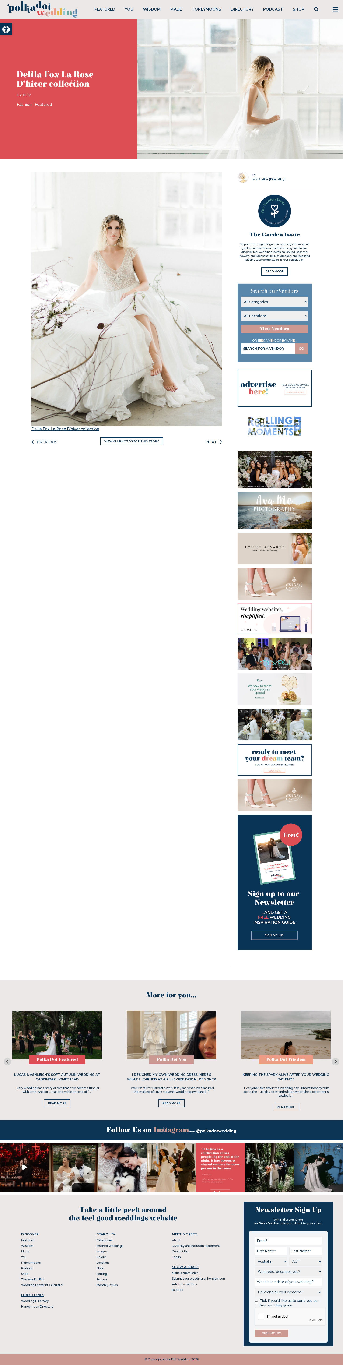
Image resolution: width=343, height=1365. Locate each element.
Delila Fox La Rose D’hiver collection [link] (65, 429)
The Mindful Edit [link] (33, 1279)
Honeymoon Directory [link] (37, 1306)
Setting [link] (102, 1274)
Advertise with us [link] (184, 1284)
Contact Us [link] (180, 1251)
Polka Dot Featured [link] (57, 1059)
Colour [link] (101, 1257)
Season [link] (102, 1279)
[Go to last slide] (7, 1061)
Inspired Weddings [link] (110, 1246)
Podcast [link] (273, 9)
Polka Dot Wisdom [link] (286, 1059)
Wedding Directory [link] (35, 1301)
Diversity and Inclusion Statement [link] (196, 1246)
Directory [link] (242, 9)
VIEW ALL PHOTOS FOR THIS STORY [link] (131, 441)
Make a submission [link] (185, 1273)
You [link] (129, 9)
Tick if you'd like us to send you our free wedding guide (289, 1302)
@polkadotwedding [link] (216, 1131)
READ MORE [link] (275, 271)
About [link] (176, 1240)
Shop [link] (298, 9)
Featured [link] (104, 9)
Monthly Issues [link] (107, 1285)
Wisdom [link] (152, 9)
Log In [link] (176, 1257)
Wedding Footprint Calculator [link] (42, 1285)
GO (301, 348)
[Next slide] (335, 1061)
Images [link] (102, 1251)
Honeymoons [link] (206, 9)
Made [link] (176, 9)
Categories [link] (104, 1240)
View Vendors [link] (274, 328)
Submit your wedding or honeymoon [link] (198, 1278)
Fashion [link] (25, 104)
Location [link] (103, 1262)
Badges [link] (177, 1289)
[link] (6, 29)
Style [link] (100, 1268)
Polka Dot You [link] (171, 1059)
